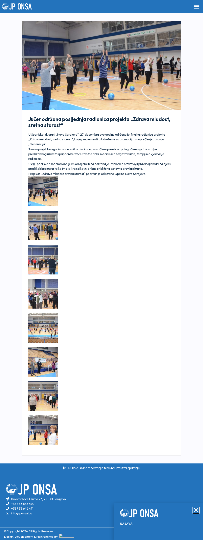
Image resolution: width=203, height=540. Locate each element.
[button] (196, 510)
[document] (101, 270)
